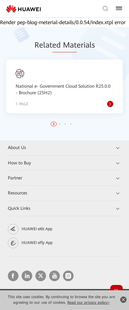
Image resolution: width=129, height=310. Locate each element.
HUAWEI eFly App (37, 242)
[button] (53, 124)
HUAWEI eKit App (37, 229)
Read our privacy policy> (88, 302)
